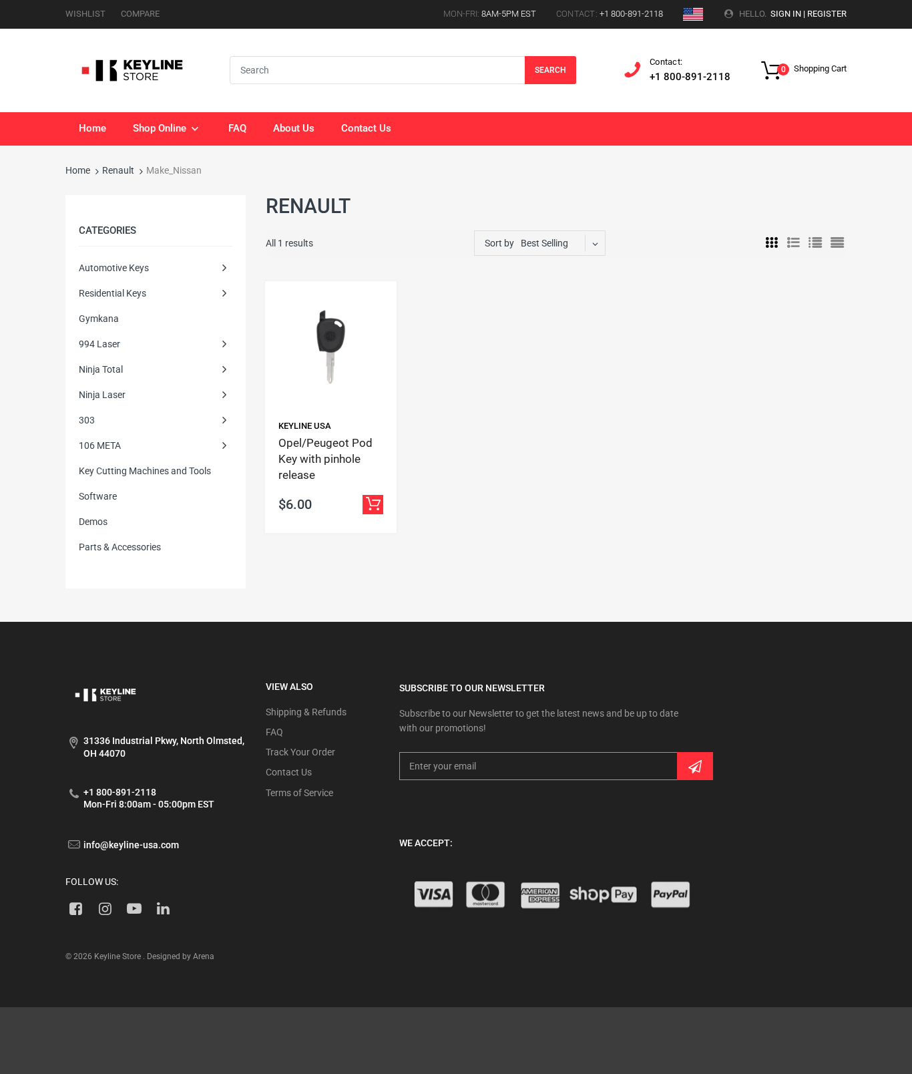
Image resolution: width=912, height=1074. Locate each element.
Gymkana (99, 318)
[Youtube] (134, 908)
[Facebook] (75, 908)
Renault (118, 170)
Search (550, 70)
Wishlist (85, 14)
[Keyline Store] (132, 69)
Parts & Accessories (120, 547)
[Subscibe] (695, 766)
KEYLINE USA (304, 426)
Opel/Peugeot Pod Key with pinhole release (325, 459)
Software (98, 496)
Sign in (785, 14)
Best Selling (544, 243)
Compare (140, 14)
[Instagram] (105, 908)
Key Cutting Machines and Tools (145, 471)
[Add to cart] (373, 504)
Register (827, 14)
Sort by (499, 243)
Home (77, 170)
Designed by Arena (180, 956)
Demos (93, 521)
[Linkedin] (163, 908)
